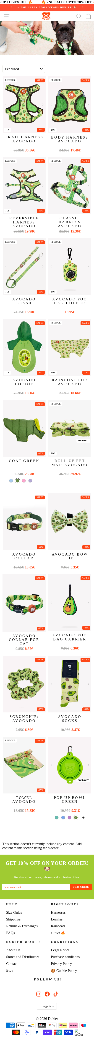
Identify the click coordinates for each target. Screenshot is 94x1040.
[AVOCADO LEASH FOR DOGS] (24, 266)
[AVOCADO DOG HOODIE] (24, 347)
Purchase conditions (65, 957)
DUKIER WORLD (23, 942)
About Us (13, 950)
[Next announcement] (82, 7)
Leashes (57, 919)
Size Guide (14, 912)
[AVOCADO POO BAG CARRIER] (69, 602)
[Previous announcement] (11, 7)
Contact (11, 964)
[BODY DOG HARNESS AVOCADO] (69, 104)
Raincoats (58, 926)
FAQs (10, 933)
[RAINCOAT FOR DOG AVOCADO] (69, 347)
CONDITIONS (64, 942)
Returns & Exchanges (22, 926)
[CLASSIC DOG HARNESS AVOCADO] (69, 185)
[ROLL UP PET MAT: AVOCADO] (69, 428)
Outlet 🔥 (58, 933)
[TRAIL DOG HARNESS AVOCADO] (24, 104)
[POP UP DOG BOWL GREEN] (69, 765)
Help (12, 904)
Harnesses (58, 912)
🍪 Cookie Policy (64, 971)
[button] (42, 104)
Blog (9, 970)
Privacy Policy (61, 964)
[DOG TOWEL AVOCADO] (24, 765)
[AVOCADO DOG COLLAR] (24, 521)
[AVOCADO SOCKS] (69, 684)
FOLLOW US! (47, 979)
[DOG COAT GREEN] (24, 428)
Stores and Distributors (22, 957)
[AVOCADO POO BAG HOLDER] (69, 266)
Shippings (13, 919)
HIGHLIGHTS (65, 904)
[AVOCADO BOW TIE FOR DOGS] (69, 521)
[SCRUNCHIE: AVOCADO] (24, 684)
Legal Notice (60, 950)
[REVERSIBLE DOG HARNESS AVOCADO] (24, 185)
